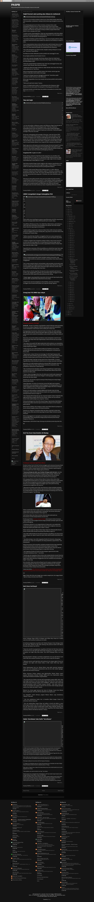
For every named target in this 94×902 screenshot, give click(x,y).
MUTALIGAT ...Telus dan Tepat (43, 817)
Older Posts (60, 790)
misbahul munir (40, 870)
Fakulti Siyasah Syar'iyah (15, 452)
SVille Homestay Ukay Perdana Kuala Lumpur (70, 846)
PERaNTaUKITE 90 (65, 813)
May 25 (71, 240)
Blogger (49, 899)
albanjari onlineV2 (14, 210)
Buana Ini (63, 821)
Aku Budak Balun (14, 374)
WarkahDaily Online (14, 45)
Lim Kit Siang (15, 19)
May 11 (71, 285)
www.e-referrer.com (74, 194)
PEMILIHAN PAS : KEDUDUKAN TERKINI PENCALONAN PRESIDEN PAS (76, 116)
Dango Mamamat (16, 863)
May (70, 228)
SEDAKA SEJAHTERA (14, 104)
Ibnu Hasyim (14, 65)
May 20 (71, 249)
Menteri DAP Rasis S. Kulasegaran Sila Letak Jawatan (46, 832)
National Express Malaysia (67, 877)
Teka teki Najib (28, 100)
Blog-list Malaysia (40, 831)
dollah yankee (15, 835)
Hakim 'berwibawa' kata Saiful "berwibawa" (37, 719)
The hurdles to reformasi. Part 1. (67, 805)
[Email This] (43, 96)
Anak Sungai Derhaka (15, 69)
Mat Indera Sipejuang (17, 854)
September (71, 221)
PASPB (15, 4)
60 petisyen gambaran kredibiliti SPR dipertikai (15, 390)
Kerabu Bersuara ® (14, 55)
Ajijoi (63, 854)
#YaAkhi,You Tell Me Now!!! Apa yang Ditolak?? (15, 158)
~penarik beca (15, 78)
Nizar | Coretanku (14, 178)
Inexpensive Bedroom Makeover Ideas (15, 297)
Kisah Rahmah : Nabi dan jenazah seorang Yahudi (15, 135)
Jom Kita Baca (15, 235)
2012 (68, 212)
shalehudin (14, 295)
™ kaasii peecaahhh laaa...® (42, 804)
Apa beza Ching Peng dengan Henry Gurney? (15, 369)
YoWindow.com (69, 52)
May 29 (71, 233)
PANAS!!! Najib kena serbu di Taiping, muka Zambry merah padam (76, 150)
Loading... (68, 110)
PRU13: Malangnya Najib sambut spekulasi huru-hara (46, 867)
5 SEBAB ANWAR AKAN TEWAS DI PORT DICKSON (15, 166)
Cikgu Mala (14, 332)
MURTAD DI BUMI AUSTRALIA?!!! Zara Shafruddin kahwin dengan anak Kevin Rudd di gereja (74, 144)
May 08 (71, 290)
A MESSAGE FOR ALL (41, 863)
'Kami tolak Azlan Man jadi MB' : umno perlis (15, 181)
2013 (68, 211)
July (69, 225)
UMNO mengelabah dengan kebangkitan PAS (38, 194)
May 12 (71, 283)
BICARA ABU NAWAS (15, 164)
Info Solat (14, 375)
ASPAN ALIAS (64, 849)
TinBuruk (14, 366)
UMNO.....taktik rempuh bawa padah (15, 440)
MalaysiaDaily (15, 379)
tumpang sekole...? (16, 810)
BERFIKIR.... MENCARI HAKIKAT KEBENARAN (22, 819)
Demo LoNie (14, 222)
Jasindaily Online (65, 872)
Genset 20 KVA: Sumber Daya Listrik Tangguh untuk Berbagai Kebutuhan (15, 81)
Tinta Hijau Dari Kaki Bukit (15, 303)
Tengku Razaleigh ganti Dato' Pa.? (43, 859)
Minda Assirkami (40, 812)
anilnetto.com (15, 13)
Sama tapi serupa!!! (16, 843)
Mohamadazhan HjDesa (17, 879)
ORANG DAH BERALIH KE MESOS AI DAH (69, 814)
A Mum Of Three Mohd (66, 808)
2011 (68, 214)
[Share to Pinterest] (47, 96)
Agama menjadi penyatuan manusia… (15, 237)
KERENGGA (15, 804)
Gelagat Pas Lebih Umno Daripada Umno (20, 816)
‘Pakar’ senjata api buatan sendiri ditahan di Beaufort (15, 117)
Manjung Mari (15, 252)
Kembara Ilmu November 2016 (67, 859)
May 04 (71, 297)
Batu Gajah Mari (15, 360)
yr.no (79, 52)
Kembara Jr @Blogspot (17, 868)
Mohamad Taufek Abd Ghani (42, 877)
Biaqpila (14, 128)
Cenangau (14, 185)
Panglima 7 (64, 840)
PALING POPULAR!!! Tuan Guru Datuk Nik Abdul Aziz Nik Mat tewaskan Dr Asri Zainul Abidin (73, 134)
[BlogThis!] (44, 96)
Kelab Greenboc (15, 201)
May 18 (71, 252)
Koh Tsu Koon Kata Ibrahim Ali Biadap (35, 433)
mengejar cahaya (16, 858)
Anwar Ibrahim (15, 87)
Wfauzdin (14, 30)
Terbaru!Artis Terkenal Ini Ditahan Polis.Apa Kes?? (46, 850)
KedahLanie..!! (15, 416)
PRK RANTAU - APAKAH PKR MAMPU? (19, 820)
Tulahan (14, 133)
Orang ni (63, 887)
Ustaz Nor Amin (16, 872)
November (71, 217)
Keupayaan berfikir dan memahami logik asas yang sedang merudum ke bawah (15, 38)
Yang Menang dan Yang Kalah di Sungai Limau (15, 355)
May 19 (71, 251)
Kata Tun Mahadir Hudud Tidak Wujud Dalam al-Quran (22, 873)
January (70, 308)
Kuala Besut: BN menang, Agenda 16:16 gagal (15, 382)
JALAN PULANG (40, 835)
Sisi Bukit (14, 156)
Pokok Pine (14, 260)
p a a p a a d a (15, 171)
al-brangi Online (15, 438)
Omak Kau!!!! (64, 862)
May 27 (71, 237)
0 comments (38, 96)
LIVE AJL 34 (14, 129)
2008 (68, 312)
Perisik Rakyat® (40, 879)
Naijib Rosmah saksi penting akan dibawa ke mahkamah (41, 14)
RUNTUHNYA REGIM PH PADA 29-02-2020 (44, 823)
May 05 (71, 296)
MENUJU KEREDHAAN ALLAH (43, 853)
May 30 (71, 231)
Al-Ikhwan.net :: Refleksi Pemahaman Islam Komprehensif (15, 313)
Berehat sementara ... (16, 836)
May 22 (71, 245)
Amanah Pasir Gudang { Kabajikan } (68, 869)
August (70, 223)
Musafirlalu (14, 96)
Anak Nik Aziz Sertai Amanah (18, 847)
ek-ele (13, 458)
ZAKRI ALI (15, 846)
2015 (68, 207)
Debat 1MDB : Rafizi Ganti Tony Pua (19, 851)
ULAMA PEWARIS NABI (15, 243)
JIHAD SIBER (15, 259)
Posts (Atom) (45, 794)
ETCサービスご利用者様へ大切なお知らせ (69, 818)
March (70, 305)
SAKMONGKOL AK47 (66, 804)
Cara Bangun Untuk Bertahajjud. (67, 841)
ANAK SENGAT (65, 882)
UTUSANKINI (39, 875)
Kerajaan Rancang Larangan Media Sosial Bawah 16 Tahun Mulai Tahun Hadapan (15, 48)
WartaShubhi (15, 35)
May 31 (71, 230)
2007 (68, 314)
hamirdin (14, 839)
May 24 (71, 242)
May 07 (71, 292)
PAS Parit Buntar (15, 285)
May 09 (71, 289)
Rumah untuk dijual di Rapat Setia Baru (68, 855)
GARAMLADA (64, 831)
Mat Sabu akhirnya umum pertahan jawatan (15, 281)
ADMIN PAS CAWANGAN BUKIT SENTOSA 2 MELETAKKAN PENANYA (15, 246)
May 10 (71, 287)
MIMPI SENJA (15, 278)
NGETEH (13, 31)
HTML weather (73, 47)
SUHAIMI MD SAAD (65, 858)
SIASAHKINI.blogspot (41, 849)
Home (43, 790)
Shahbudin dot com (65, 836)
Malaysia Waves (15, 449)
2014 (68, 209)
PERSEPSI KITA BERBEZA (15, 405)
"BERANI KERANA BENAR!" (42, 808)
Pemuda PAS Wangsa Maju (18, 842)
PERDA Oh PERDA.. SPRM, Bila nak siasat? (15, 273)
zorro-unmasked (40, 862)
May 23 (71, 244)
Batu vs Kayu (15, 122)
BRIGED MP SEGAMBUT (17, 876)
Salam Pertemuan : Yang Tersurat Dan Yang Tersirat (15, 99)
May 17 (71, 254)
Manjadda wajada (14, 326)
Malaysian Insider (30, 90)
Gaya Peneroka (15, 148)
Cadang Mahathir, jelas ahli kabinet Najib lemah (21, 869)
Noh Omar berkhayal (30, 586)
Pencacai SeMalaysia (14, 216)
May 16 (71, 256)
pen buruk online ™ (16, 823)
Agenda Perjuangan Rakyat (67, 868)
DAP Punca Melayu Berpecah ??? (43, 805)
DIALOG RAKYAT (14, 115)
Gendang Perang (16, 830)
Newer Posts (26, 790)
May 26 (71, 238)
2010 (68, 311)
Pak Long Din (15, 455)
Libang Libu (39, 826)
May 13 (71, 282)
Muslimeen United (14, 387)
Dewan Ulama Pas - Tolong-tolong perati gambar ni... (15, 254)
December (71, 216)
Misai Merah (15, 815)
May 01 (71, 301)
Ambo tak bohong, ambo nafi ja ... (18, 824)
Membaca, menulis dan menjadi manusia (44, 809)
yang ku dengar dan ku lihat (42, 858)
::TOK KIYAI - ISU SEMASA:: (42, 843)
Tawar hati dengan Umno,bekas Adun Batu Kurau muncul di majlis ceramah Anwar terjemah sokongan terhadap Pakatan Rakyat (15, 409)
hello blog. (14, 211)
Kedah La (63, 817)
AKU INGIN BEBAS (40, 822)
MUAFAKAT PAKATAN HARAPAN (14, 188)
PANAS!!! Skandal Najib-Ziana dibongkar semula (72, 125)
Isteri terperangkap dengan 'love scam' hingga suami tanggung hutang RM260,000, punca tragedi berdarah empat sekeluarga (22, 806)
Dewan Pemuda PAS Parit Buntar (15, 430)
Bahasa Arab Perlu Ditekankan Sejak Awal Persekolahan (15, 143)
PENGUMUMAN (64, 837)
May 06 (71, 294)
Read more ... (60, 93)
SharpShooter (15, 192)
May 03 (71, 299)
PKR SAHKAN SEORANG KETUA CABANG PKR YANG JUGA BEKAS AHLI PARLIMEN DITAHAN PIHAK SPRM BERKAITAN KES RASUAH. (71, 864)
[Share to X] (45, 96)
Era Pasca (14, 271)
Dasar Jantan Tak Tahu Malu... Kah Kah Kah (20, 855)
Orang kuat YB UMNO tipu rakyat (34, 292)
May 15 (71, 258)
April (70, 303)
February (71, 307)
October (70, 219)
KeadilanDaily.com (65, 826)
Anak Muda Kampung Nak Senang (19, 878)
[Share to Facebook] (46, 96)
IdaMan (14, 850)
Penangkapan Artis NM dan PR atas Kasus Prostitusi (46, 836)
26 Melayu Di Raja (40, 866)
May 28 (71, 235)
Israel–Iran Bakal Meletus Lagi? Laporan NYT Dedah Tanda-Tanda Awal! (15, 59)
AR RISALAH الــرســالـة (17, 827)
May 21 (71, 247)
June (70, 226)
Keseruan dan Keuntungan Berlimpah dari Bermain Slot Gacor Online (14, 90)
